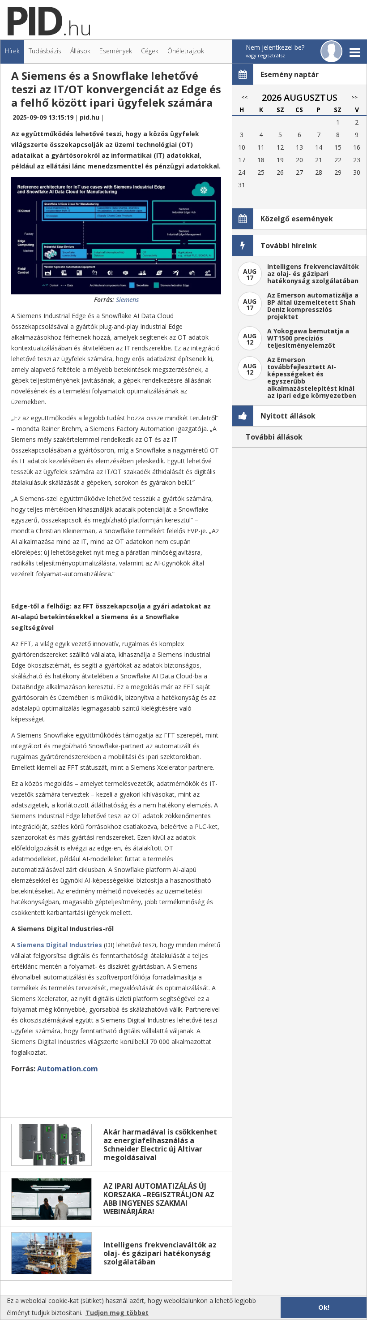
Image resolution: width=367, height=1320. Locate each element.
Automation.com (67, 1069)
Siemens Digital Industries (59, 944)
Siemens (127, 299)
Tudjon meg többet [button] (117, 1312)
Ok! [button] (323, 1307)
